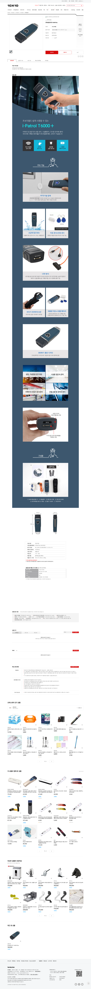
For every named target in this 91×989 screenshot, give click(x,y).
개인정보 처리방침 (24, 961)
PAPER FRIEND (11, 789)
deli (54, 840)
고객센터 (76, 1)
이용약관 (18, 961)
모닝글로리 (71, 789)
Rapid (24, 840)
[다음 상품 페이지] (51, 761)
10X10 (13, 6)
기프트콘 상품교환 (62, 976)
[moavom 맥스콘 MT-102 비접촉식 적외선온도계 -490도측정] (15, 810)
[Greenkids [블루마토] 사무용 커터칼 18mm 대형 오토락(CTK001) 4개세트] (61, 810)
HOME (9, 12)
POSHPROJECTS (72, 840)
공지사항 (50, 961)
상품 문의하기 (75, 650)
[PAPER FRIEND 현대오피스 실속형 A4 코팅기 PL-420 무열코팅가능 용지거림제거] (45, 786)
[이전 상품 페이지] (39, 761)
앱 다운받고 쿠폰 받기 (78, 969)
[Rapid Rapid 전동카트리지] (30, 836)
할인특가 (60, 5)
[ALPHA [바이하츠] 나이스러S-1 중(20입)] (61, 785)
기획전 (49, 5)
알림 (69, 1)
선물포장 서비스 (52, 978)
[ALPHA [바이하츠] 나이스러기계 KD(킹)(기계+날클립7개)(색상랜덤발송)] (45, 811)
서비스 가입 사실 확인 (33, 974)
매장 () (35, 632)
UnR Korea (10, 840)
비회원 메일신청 (61, 978)
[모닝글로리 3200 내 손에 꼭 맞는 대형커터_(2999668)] (76, 784)
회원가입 (65, 1)
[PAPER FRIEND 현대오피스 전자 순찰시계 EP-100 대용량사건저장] (30, 811)
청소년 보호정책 (32, 961)
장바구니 (81, 1)
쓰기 (80, 31)
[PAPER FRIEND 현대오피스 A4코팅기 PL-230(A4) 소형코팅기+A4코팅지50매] (15, 785)
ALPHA (55, 789)
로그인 (63, 1)
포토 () (26, 632)
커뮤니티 (37, 5)
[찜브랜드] (46, 20)
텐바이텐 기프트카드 (52, 976)
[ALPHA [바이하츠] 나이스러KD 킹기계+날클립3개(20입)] (45, 836)
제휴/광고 (45, 961)
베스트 (52, 5)
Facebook (80, 56)
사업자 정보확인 (37, 971)
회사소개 (9, 961)
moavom (10, 815)
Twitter (78, 56)
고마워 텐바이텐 (52, 979)
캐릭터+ (45, 5)
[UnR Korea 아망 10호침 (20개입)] (15, 835)
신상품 (56, 5)
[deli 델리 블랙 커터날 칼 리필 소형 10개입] (61, 835)
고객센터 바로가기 (52, 969)
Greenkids (56, 815)
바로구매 (51, 52)
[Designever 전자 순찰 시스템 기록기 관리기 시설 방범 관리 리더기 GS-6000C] (30, 785)
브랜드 (64, 5)
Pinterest (82, 56)
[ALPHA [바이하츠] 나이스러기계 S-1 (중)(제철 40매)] (76, 811)
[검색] (82, 6)
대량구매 (41, 5)
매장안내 (54, 961)
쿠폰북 (60, 979)
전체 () (16, 632)
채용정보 (14, 961)
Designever (25, 789)
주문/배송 (72, 1)
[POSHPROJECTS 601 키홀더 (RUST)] (76, 835)
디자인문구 (13, 12)
